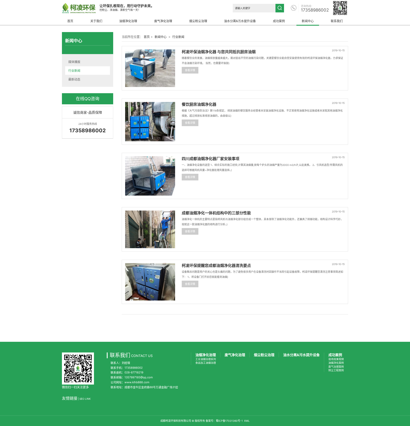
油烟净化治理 (128, 21)
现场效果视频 (336, 359)
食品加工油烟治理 (205, 362)
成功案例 (279, 21)
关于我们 (96, 21)
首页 (70, 21)
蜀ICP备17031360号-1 (229, 420)
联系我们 (337, 21)
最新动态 (74, 79)
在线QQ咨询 (87, 98)
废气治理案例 (336, 366)
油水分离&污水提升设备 (240, 21)
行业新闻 (74, 70)
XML (247, 420)
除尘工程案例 (336, 370)
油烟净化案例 (336, 362)
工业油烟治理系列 (205, 359)
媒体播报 (74, 61)
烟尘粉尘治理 (198, 21)
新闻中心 (308, 21)
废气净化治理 (163, 21)
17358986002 (315, 10)
